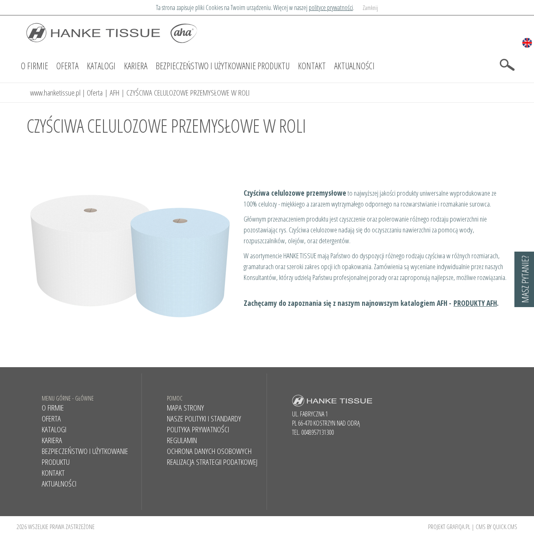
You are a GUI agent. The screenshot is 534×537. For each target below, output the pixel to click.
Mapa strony (185, 407)
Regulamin (182, 440)
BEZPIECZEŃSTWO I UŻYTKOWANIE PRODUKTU (223, 66)
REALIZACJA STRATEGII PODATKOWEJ (212, 461)
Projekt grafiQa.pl (449, 526)
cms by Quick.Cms (496, 526)
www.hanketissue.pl (55, 92)
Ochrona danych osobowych (209, 451)
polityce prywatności (331, 7)
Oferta (67, 66)
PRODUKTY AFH (475, 303)
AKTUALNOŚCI (354, 66)
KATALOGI (101, 66)
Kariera (135, 66)
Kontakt (312, 66)
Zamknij (370, 7)
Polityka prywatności (198, 429)
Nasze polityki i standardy (204, 418)
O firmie (34, 66)
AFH (114, 92)
